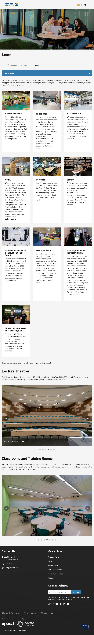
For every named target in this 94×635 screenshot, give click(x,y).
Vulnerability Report (47, 612)
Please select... (10, 73)
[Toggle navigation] (90, 5)
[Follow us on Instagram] (53, 602)
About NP (15, 65)
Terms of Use (15, 612)
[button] (40, 449)
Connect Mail (53, 564)
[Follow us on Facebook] (60, 602)
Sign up (76, 591)
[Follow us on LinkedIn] (64, 602)
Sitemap (5, 612)
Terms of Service (61, 598)
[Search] (85, 5)
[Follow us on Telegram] (67, 602)
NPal (50, 560)
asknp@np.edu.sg (11, 567)
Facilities (27, 65)
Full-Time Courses (55, 568)
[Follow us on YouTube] (56, 602)
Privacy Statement (30, 612)
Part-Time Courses (55, 573)
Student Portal (53, 556)
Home (4, 65)
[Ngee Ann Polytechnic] (11, 4)
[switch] (79, 5)
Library (51, 577)
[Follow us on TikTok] (49, 602)
